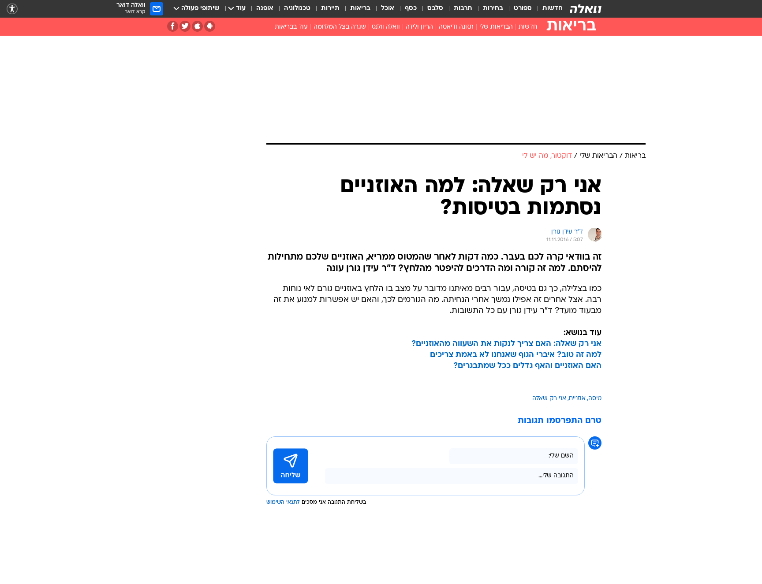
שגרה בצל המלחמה (340, 27)
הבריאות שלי (496, 27)
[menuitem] (547, 9)
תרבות (463, 8)
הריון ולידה (419, 27)
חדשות (552, 8)
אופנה (264, 8)
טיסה (594, 399)
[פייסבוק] (172, 26)
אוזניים (577, 399)
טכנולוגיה (297, 8)
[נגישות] (12, 9)
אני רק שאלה (549, 399)
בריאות (360, 8)
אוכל (387, 8)
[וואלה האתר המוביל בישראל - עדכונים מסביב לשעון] (585, 8)
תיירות (330, 8)
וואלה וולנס (386, 27)
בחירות (493, 8)
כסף (411, 8)
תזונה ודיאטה (456, 27)
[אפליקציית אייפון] (197, 26)
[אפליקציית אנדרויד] (209, 26)
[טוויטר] (184, 26)
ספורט (523, 8)
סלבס (435, 8)
